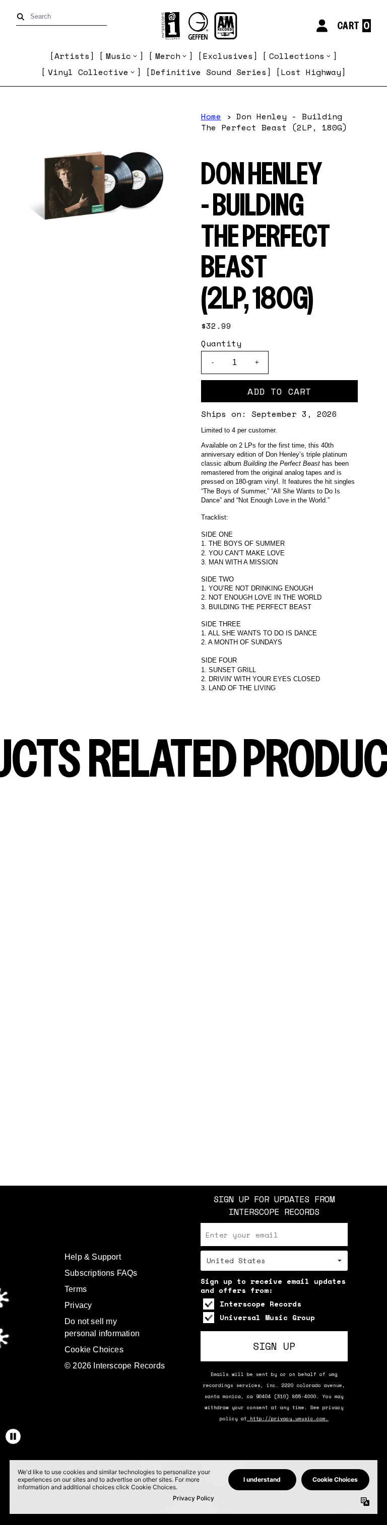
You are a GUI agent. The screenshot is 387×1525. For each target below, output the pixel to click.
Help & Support (92, 1257)
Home (211, 116)
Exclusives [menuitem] (228, 56)
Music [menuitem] (118, 56)
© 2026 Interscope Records (114, 1365)
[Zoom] (101, 186)
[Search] (22, 17)
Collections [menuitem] (297, 56)
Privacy (78, 1305)
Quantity (221, 343)
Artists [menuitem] (72, 56)
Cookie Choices (93, 1349)
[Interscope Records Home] (193, 26)
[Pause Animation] (13, 1436)
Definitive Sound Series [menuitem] (209, 72)
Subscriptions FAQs (101, 1273)
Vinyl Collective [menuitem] (88, 72)
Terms (75, 1289)
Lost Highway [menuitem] (311, 72)
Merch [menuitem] (167, 56)
